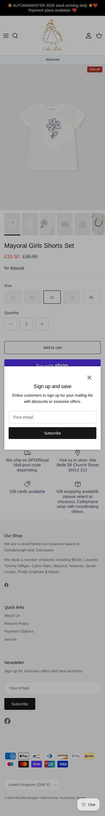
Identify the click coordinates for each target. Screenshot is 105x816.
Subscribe (52, 433)
